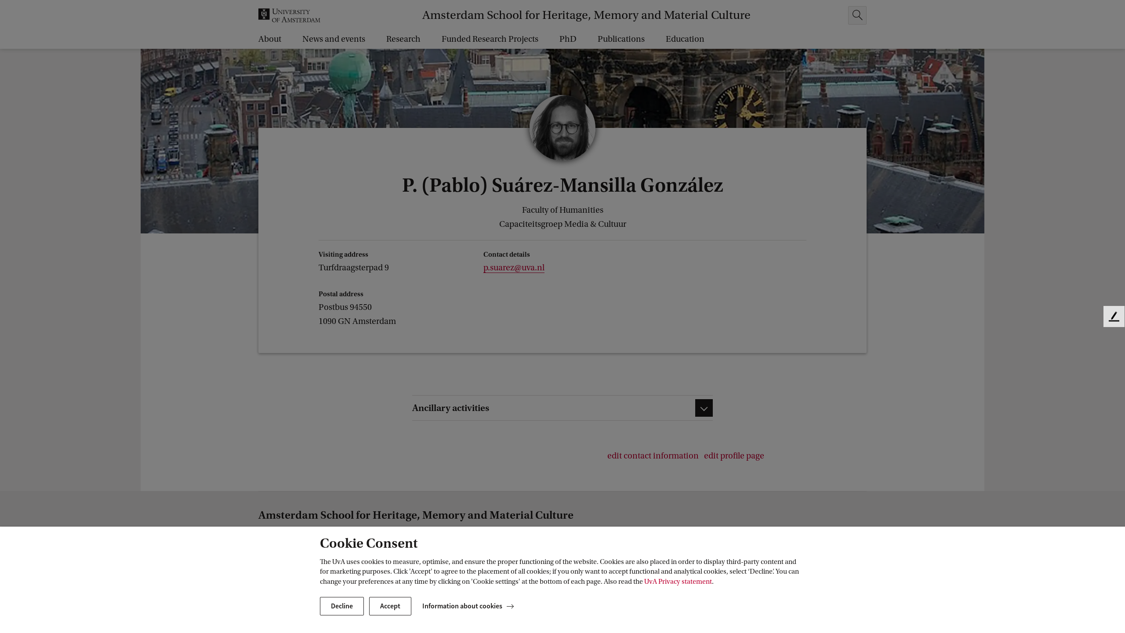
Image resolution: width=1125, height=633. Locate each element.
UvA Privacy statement (678, 582)
